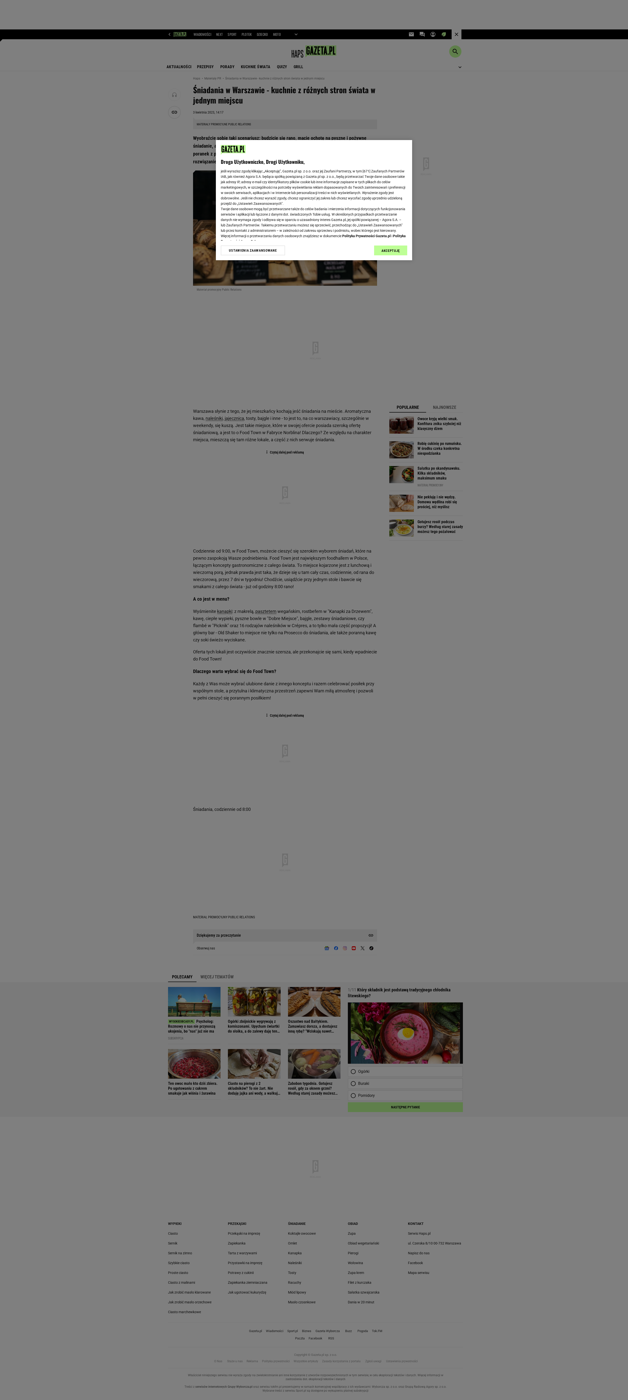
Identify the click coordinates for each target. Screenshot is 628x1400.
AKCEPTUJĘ (390, 251)
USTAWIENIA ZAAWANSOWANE (253, 250)
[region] (314, 200)
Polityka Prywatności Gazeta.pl (366, 236)
